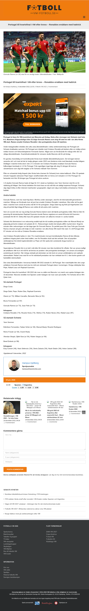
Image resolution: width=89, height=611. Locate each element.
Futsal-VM (50, 537)
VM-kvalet (7, 554)
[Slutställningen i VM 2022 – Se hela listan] (11, 402)
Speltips (6, 572)
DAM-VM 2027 (51, 532)
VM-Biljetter (7, 549)
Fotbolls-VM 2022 (41, 87)
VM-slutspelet (8, 541)
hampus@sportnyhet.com (31, 369)
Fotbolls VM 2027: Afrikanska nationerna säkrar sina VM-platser (28, 509)
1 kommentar (53, 422)
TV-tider (6, 539)
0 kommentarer (53, 87)
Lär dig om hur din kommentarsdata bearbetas (66, 475)
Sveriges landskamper (11, 577)
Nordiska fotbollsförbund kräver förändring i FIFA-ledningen (26, 494)
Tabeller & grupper (10, 537)
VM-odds (6, 570)
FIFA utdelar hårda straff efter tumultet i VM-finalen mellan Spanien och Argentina (34, 499)
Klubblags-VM (51, 541)
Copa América (51, 534)
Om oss (6, 567)
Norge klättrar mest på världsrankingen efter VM (22, 514)
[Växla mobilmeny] (84, 17)
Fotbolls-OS (50, 539)
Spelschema (8, 532)
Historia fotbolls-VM (10, 575)
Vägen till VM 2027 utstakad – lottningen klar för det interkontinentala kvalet (32, 504)
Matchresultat (8, 534)
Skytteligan (7, 546)
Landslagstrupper (9, 544)
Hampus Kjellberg (11, 87)
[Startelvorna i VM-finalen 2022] (77, 402)
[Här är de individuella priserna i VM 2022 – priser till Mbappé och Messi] (33, 402)
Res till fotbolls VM (10, 551)
